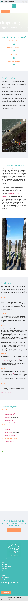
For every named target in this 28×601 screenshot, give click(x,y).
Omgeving (4, 568)
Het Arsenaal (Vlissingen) (10, 413)
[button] (26, 11)
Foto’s (3, 573)
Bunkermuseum (8, 428)
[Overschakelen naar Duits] (14, 579)
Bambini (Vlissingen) (9, 416)
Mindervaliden (5, 570)
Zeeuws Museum (9, 432)
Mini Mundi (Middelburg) (10, 414)
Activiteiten (14, 54)
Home (3, 562)
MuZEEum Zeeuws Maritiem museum (13, 431)
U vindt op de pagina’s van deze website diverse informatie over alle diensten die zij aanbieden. (14, 391)
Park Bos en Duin (14, 41)
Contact (3, 575)
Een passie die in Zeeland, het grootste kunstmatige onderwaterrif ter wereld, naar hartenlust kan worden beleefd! (13, 359)
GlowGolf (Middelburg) (10, 422)
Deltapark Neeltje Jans (10, 419)
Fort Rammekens (9, 420)
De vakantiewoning (6, 566)
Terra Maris (7, 429)
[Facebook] (23, 2)
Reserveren (4, 564)
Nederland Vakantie (9, 441)
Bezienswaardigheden (14, 61)
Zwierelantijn (7, 417)
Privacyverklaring (23, 599)
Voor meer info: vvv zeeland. (13, 193)
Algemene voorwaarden (6, 599)
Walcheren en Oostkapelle (14, 47)
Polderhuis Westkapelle (10, 435)
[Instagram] (26, 2)
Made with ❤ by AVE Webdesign (14, 597)
